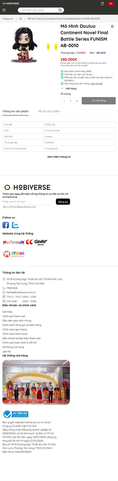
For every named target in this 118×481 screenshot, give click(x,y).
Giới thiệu (7, 311)
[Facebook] (5, 225)
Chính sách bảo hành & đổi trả (19, 342)
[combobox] (41, 10)
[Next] (55, 46)
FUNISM (81, 52)
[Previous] (48, 46)
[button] (102, 3)
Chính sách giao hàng (14, 329)
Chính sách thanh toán (15, 333)
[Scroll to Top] (112, 464)
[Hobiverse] (10, 3)
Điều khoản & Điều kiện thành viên (21, 338)
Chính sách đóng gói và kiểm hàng (21, 324)
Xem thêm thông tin (59, 156)
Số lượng (66, 93)
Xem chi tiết (96, 83)
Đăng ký (63, 201)
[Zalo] (15, 225)
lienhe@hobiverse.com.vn (21, 292)
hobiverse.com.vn (34, 422)
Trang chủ (7, 18)
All (20, 18)
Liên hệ (6, 351)
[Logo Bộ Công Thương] (29, 414)
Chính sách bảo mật (13, 316)
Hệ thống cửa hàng (13, 347)
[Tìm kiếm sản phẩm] (60, 10)
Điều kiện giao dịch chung (16, 320)
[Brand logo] (14, 242)
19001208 (12, 287)
